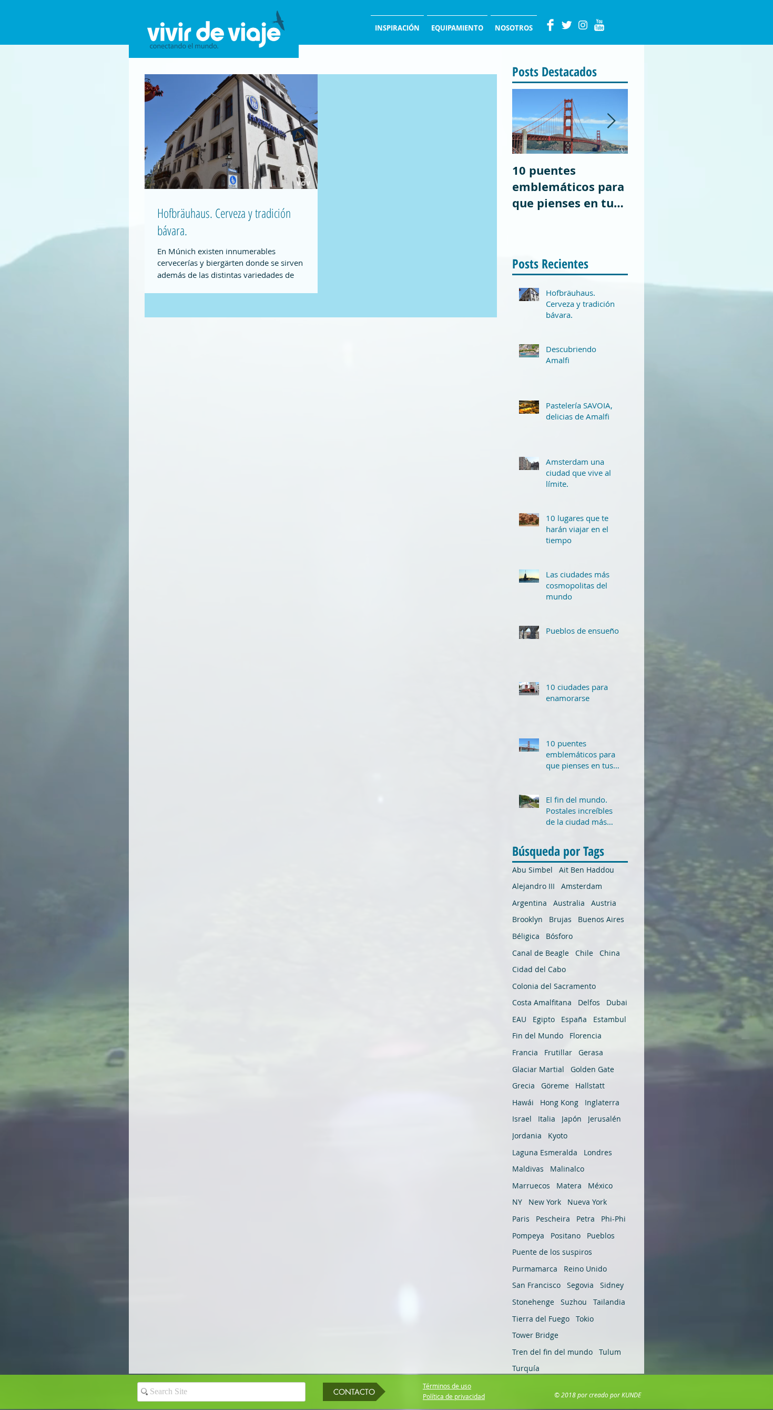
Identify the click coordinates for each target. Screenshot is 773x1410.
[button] (354, 1392)
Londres (598, 1152)
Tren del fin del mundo (552, 1352)
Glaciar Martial (538, 1069)
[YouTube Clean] (599, 25)
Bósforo (559, 936)
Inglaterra (602, 1102)
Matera (569, 1186)
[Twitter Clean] (567, 25)
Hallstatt (590, 1086)
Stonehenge (533, 1302)
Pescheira (553, 1219)
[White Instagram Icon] (583, 25)
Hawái (523, 1102)
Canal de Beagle (540, 953)
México (600, 1186)
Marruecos (531, 1186)
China (609, 953)
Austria (603, 903)
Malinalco (567, 1169)
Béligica (526, 936)
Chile (584, 953)
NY (517, 1202)
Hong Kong (559, 1102)
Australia (569, 903)
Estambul (609, 1019)
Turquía (526, 1368)
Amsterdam (581, 886)
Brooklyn (527, 919)
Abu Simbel (532, 870)
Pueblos (601, 1236)
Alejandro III (533, 886)
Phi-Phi (613, 1219)
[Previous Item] (529, 121)
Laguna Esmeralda (544, 1152)
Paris (521, 1219)
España (574, 1019)
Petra (585, 1219)
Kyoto (557, 1136)
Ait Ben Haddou (586, 870)
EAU (519, 1019)
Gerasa (590, 1052)
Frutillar (558, 1052)
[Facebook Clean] (550, 25)
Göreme (555, 1086)
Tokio (585, 1319)
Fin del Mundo (537, 1036)
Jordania (527, 1136)
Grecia (523, 1086)
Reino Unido (585, 1269)
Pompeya (528, 1236)
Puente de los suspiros (552, 1252)
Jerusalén (604, 1119)
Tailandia (609, 1302)
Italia (546, 1119)
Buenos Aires (601, 919)
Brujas (560, 919)
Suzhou (574, 1302)
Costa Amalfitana (542, 1002)
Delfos (589, 1002)
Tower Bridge (535, 1335)
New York (544, 1202)
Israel (522, 1119)
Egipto (544, 1019)
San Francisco (536, 1285)
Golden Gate (592, 1069)
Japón (572, 1119)
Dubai (616, 1002)
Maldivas (528, 1169)
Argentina (529, 903)
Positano (566, 1236)
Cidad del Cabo (539, 969)
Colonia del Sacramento (554, 986)
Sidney (612, 1285)
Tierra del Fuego (540, 1319)
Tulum (610, 1352)
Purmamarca (534, 1269)
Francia (525, 1052)
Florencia (585, 1036)
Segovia (580, 1285)
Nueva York (587, 1202)
